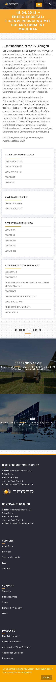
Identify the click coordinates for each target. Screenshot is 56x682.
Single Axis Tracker (11, 641)
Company (6, 591)
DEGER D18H (10, 251)
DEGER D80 (10, 235)
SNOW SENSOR (12, 312)
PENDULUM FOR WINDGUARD (17, 307)
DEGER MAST (10, 291)
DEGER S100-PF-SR (13, 161)
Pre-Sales (6, 551)
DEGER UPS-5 (11, 277)
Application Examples (12, 652)
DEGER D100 (10, 230)
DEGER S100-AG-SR (13, 203)
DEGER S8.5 (10, 177)
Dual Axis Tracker (10, 636)
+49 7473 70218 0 (14, 480)
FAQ (4, 562)
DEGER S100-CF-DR (13, 172)
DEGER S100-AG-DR (13, 208)
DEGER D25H (10, 245)
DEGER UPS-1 (11, 272)
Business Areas (9, 596)
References (7, 658)
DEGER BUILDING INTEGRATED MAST (20, 296)
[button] (39, 5)
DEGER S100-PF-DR (13, 166)
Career (5, 602)
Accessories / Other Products (16, 647)
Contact (6, 568)
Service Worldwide (11, 557)
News (5, 613)
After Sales (7, 546)
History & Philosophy (12, 607)
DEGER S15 (10, 182)
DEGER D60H (10, 240)
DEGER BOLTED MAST (14, 301)
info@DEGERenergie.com (22, 484)
